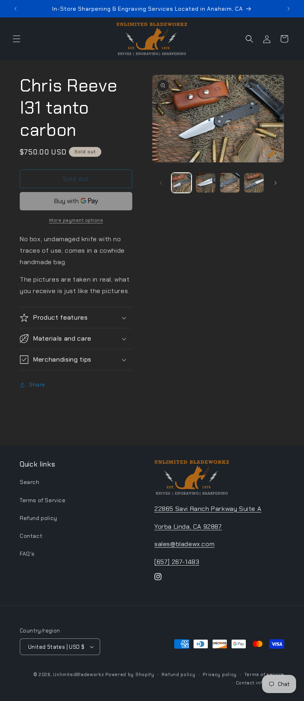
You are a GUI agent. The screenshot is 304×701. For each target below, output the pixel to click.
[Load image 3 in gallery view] (230, 183)
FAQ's (27, 553)
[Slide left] (160, 183)
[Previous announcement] (15, 8)
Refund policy (38, 518)
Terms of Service (43, 500)
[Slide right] (275, 183)
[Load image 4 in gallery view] (254, 183)
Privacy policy (220, 674)
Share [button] (37, 384)
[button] (16, 39)
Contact (31, 535)
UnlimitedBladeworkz (78, 674)
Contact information (260, 683)
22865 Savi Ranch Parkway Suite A (207, 509)
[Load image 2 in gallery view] (206, 183)
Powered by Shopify (129, 674)
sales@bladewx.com (184, 544)
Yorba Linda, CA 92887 (188, 526)
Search (30, 482)
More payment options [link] (76, 220)
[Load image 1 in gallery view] (181, 183)
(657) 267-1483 (176, 562)
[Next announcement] (288, 8)
